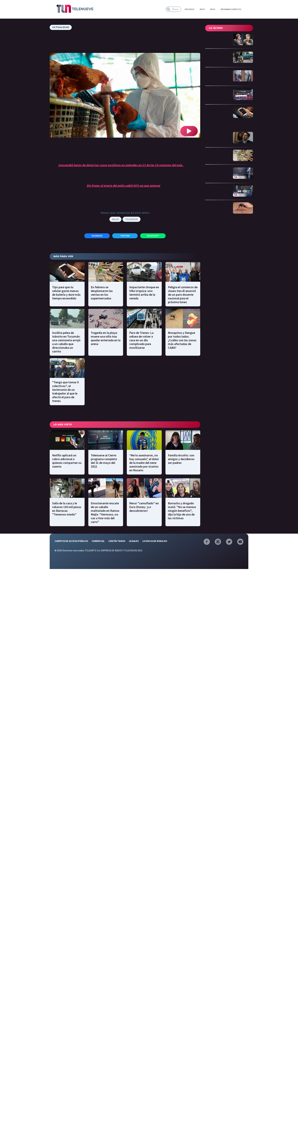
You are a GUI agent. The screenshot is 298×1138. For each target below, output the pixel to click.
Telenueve (131, 219)
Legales (134, 540)
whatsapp (153, 236)
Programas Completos (231, 9)
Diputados (189, 9)
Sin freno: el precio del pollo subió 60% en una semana (123, 185)
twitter (125, 236)
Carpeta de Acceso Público (71, 540)
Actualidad (60, 27)
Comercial (98, 540)
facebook (97, 236)
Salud (115, 219)
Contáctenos (116, 540)
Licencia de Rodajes (154, 540)
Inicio (202, 9)
